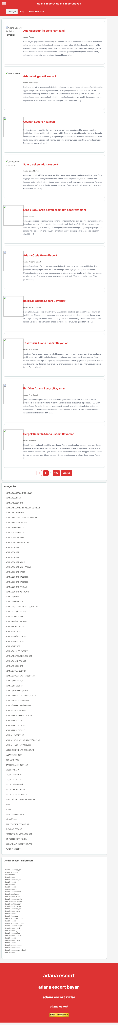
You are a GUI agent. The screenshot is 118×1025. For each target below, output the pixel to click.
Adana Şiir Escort (14, 686)
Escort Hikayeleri (36, 11)
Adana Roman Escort (16, 661)
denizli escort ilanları (13, 892)
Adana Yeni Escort (14, 720)
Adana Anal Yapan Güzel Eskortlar (23, 508)
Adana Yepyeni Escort (16, 725)
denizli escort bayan (13, 870)
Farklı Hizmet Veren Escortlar (20, 799)
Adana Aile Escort (14, 503)
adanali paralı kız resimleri (19, 745)
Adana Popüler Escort (17, 651)
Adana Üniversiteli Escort (18, 705)
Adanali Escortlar (15, 735)
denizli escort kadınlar (13, 899)
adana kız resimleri (15, 626)
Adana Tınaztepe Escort (17, 700)
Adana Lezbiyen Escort (17, 636)
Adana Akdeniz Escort (32, 262)
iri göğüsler (12, 819)
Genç (8, 804)
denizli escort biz (11, 952)
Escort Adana (12, 770)
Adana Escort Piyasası (16, 587)
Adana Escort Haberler (17, 577)
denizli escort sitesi (12, 911)
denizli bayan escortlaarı (14, 923)
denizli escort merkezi (13, 926)
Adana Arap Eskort (15, 513)
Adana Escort (28, 37)
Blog (22, 11)
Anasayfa (11, 11)
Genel (8, 809)
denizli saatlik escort (13, 904)
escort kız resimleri (15, 789)
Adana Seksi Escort (15, 681)
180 (56, 473)
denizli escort (10, 877)
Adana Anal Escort (30, 349)
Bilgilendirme (12, 760)
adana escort (59, 975)
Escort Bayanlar (14, 775)
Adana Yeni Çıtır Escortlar (19, 715)
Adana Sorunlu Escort (17, 691)
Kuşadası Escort (14, 829)
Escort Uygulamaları (16, 794)
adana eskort (59, 1006)
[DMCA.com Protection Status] (59, 1016)
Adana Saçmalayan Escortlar (20, 676)
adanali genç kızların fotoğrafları (23, 740)
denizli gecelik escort (13, 901)
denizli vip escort (11, 916)
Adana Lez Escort (14, 631)
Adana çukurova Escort (17, 542)
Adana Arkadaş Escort (17, 522)
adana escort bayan (59, 987)
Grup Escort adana (15, 814)
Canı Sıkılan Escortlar (17, 765)
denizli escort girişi (12, 928)
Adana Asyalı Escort (31, 440)
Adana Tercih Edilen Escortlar (21, 696)
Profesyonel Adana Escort (19, 834)
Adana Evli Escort (14, 602)
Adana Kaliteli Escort (16, 621)
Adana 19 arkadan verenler (19, 493)
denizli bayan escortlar (14, 918)
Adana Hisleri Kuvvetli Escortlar (22, 607)
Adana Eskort (12, 597)
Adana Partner (13, 646)
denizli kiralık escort (13, 906)
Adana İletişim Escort (16, 612)
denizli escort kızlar (12, 896)
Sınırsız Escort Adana (16, 839)
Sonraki (66, 473)
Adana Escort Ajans (15, 562)
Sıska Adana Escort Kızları (19, 844)
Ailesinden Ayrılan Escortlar (20, 750)
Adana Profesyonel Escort (19, 656)
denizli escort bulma (13, 935)
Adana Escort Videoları (17, 592)
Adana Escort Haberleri (17, 582)
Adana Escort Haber (15, 572)
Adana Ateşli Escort (15, 528)
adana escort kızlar (59, 997)
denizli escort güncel (13, 930)
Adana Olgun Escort (16, 641)
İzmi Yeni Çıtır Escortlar (17, 824)
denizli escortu (11, 889)
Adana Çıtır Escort (15, 537)
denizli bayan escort (13, 872)
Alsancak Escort (14, 755)
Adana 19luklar (13, 498)
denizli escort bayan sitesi (15, 950)
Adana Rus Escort (14, 666)
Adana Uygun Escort (16, 710)
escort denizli (10, 875)
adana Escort (28, 216)
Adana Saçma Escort (16, 671)
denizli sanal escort (12, 894)
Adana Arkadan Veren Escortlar (21, 518)
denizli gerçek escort (13, 945)
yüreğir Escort (13, 849)
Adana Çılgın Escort (15, 532)
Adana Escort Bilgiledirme (18, 567)
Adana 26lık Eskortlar (31, 83)
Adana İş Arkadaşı (14, 616)
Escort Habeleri (13, 780)
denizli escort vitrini (12, 947)
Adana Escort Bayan (31, 171)
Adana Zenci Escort (15, 730)
